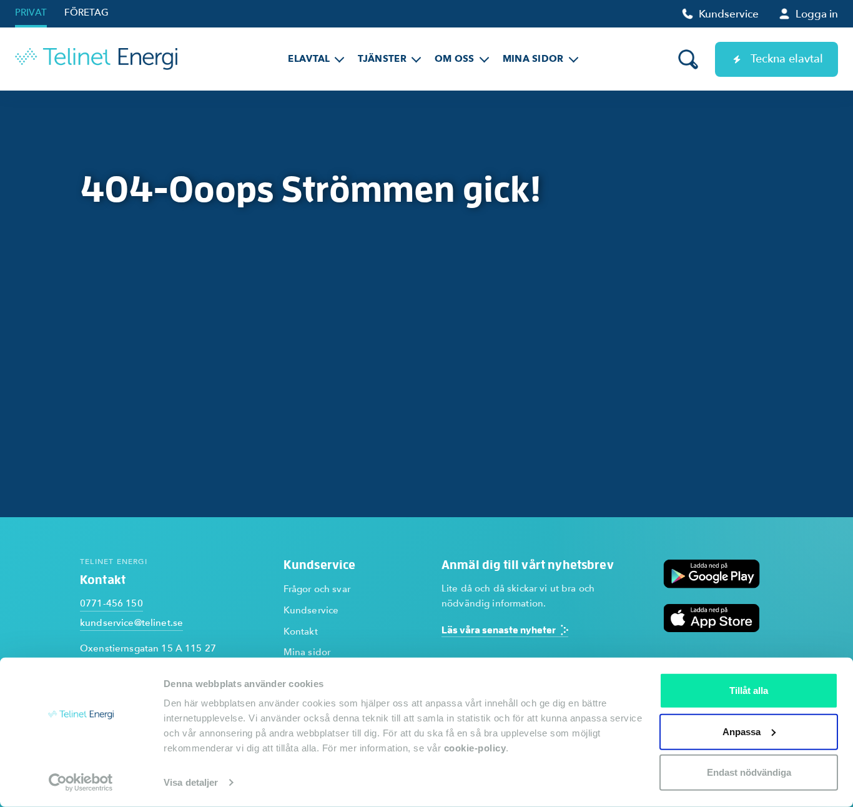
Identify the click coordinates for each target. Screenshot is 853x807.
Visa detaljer (191, 782)
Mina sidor (307, 652)
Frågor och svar (317, 589)
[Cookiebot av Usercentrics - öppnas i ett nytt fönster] (81, 782)
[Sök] (688, 59)
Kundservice (311, 610)
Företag (86, 12)
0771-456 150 (111, 603)
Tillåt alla (748, 690)
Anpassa (741, 731)
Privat (31, 12)
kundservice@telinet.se (131, 622)
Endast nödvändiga (749, 772)
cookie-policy (475, 748)
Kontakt (301, 631)
